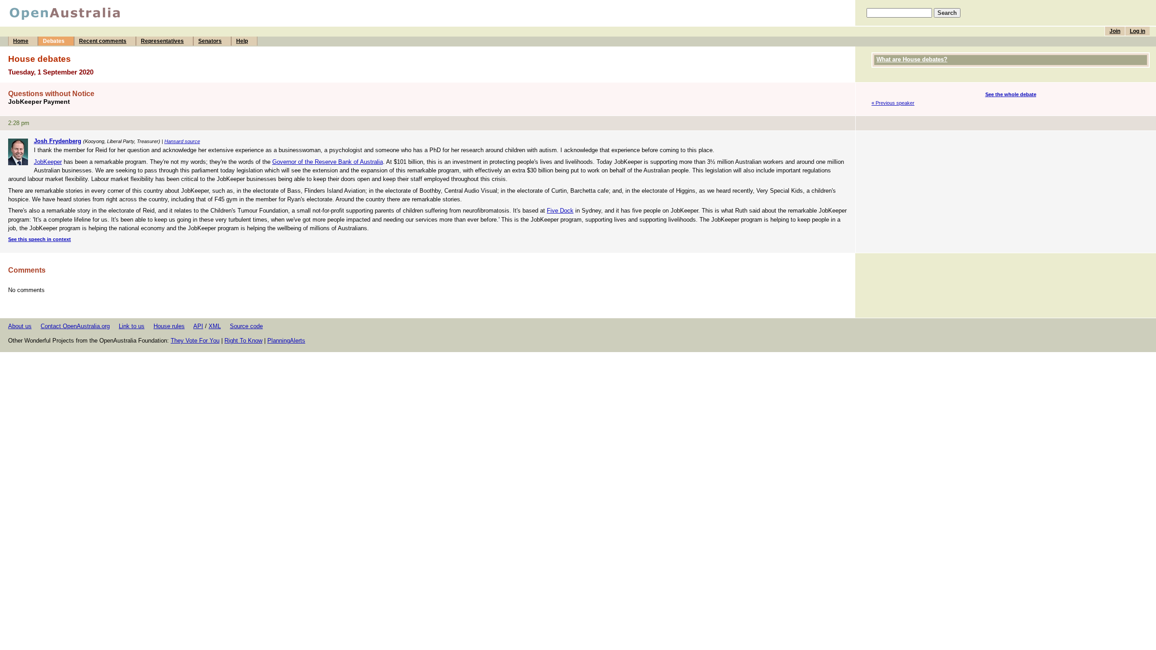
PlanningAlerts (286, 340)
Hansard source (182, 141)
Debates (54, 41)
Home (20, 41)
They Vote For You (195, 340)
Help (242, 41)
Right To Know (243, 340)
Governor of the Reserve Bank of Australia (327, 161)
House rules (169, 326)
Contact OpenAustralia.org (75, 326)
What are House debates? (911, 59)
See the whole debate (1010, 94)
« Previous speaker (893, 103)
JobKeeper (48, 161)
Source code (246, 326)
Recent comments (102, 41)
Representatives (162, 41)
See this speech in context (39, 239)
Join (1114, 31)
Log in (1137, 31)
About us (20, 326)
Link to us (131, 326)
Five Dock (560, 210)
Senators (210, 41)
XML (215, 326)
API (198, 326)
